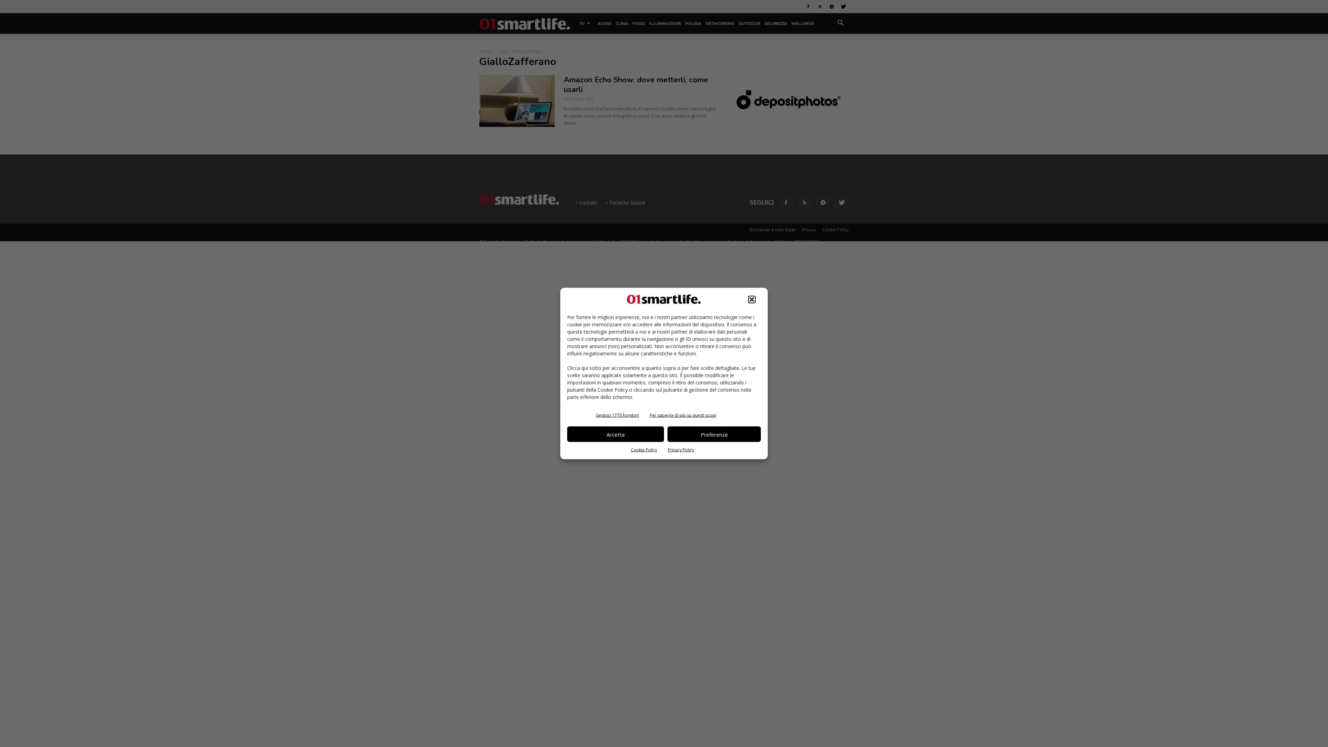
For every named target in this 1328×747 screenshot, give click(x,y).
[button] (751, 299)
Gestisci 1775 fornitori (617, 415)
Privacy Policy (681, 450)
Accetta (616, 434)
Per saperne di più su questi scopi (683, 415)
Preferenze (714, 434)
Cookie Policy (644, 450)
